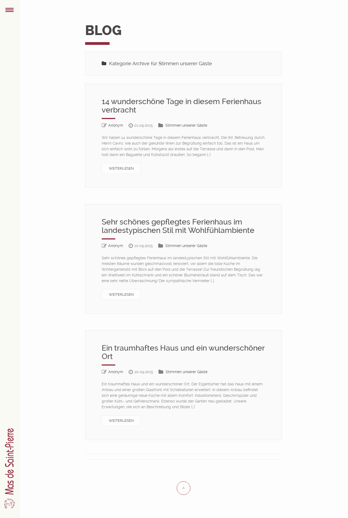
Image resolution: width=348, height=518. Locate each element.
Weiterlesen (121, 168)
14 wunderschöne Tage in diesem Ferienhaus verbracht (181, 105)
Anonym (115, 125)
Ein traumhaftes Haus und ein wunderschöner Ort (183, 352)
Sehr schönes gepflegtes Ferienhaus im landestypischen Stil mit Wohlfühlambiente (178, 226)
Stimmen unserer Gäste (186, 125)
